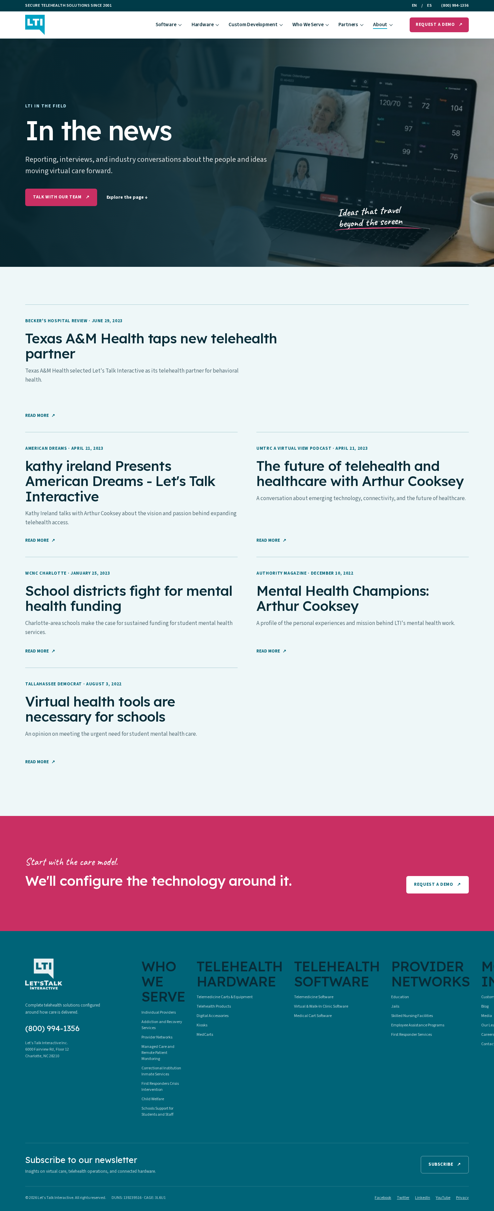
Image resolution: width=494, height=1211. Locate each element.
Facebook (383, 1198)
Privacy (462, 1198)
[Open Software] (180, 24)
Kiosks (202, 1025)
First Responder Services (411, 1034)
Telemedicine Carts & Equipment (225, 997)
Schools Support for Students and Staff (157, 1111)
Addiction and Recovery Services (161, 1025)
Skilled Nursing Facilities (412, 1016)
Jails (395, 1006)
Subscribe (444, 1164)
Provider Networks (156, 1037)
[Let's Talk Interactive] (35, 25)
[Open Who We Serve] (327, 24)
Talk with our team (61, 197)
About (380, 24)
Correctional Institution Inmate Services (161, 1071)
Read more (40, 416)
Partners (348, 24)
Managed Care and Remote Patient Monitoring (157, 1053)
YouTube (443, 1198)
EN (414, 5)
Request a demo (439, 24)
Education (400, 997)
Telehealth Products (214, 1006)
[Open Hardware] (217, 24)
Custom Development (253, 24)
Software (166, 24)
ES (429, 5)
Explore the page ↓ (127, 197)
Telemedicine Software (313, 997)
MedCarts (205, 1034)
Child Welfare (152, 1099)
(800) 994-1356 (455, 5)
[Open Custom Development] (281, 24)
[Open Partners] (361, 24)
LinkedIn (422, 1198)
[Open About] (391, 24)
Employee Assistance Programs (417, 1025)
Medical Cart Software (313, 1016)
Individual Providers (158, 1012)
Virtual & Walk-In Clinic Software (321, 1006)
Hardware (203, 24)
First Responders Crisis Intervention (160, 1087)
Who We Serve (307, 24)
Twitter (403, 1198)
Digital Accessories (213, 1016)
